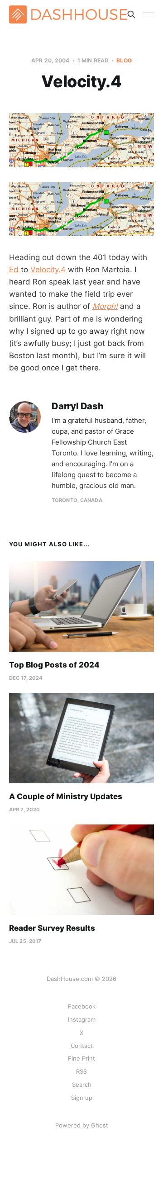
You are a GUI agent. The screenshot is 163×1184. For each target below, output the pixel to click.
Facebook (82, 1006)
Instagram (82, 1019)
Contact (82, 1045)
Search (81, 1084)
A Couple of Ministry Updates (65, 796)
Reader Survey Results (52, 928)
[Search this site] (131, 14)
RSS (81, 1071)
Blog (123, 60)
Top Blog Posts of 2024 (54, 664)
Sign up (81, 1097)
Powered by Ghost (81, 1125)
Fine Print (81, 1058)
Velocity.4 (48, 269)
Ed (14, 269)
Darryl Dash (78, 406)
